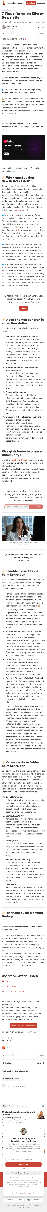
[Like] (3, 1125)
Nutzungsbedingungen (16, 1180)
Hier (8, 913)
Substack (8, 1205)
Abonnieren (31, 3)
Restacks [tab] (18, 1078)
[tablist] (12, 1078)
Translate (6, 9)
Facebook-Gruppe (19, 460)
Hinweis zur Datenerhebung (31, 1182)
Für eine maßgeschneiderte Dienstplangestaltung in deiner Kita (15, 1118)
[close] (40, 1129)
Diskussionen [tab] (22, 1106)
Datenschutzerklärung (22, 1184)
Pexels (7, 981)
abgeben (17, 210)
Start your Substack (15, 1200)
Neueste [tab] (12, 1106)
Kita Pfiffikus (10, 986)
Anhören (41, 27)
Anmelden (41, 3)
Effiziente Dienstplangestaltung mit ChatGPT (18, 1113)
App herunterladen (34, 1200)
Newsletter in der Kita (14, 991)
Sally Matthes (12, 26)
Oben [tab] (5, 1106)
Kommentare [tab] (8, 1078)
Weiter (39, 1063)
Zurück (8, 1063)
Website (17, 230)
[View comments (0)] (11, 33)
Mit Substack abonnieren (25, 1173)
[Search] (43, 1106)
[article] (23, 1119)
